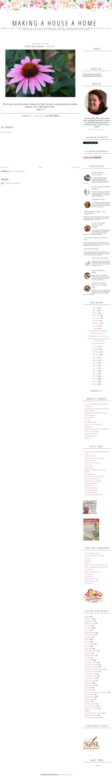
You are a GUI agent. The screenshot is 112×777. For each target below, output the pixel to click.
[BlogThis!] (52, 116)
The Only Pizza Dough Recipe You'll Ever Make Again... (99, 285)
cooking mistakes (90, 635)
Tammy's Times (89, 485)
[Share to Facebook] (56, 116)
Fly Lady (87, 420)
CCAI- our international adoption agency (96, 404)
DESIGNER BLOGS (65, 775)
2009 (96, 376)
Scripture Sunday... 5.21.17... (98, 333)
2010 (96, 373)
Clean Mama (88, 406)
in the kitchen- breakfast (92, 664)
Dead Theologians (90, 415)
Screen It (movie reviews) (92, 431)
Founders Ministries (90, 422)
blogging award (89, 621)
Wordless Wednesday (91, 715)
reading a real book (90, 704)
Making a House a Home (54, 23)
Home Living (88, 465)
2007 (96, 381)
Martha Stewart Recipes (92, 578)
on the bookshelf (89, 699)
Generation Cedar (90, 460)
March (97, 349)
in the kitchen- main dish (92, 671)
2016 (96, 358)
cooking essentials (90, 632)
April (97, 346)
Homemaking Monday (91, 651)
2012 (96, 368)
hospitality (88, 658)
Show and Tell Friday (91, 706)
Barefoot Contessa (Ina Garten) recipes (96, 565)
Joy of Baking (89, 574)
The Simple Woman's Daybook (94, 713)
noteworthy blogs (90, 697)
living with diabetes (90, 685)
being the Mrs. (89, 619)
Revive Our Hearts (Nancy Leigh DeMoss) (97, 429)
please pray (88, 701)
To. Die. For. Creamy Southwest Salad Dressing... (98, 225)
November (97, 318)
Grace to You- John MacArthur (93, 424)
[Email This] (49, 116)
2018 (96, 310)
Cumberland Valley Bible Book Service (96, 413)
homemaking (88, 648)
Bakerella (87, 562)
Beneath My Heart (90, 456)
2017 (96, 313)
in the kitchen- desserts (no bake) (94, 669)
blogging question (90, 623)
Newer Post (4, 167)
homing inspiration (90, 655)
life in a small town (90, 681)
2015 (96, 360)
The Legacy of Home (91, 492)
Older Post (76, 167)
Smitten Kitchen (89, 583)
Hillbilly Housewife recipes (92, 571)
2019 (96, 308)
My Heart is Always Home (92, 478)
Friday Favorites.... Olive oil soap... (98, 336)
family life (87, 639)
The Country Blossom (91, 490)
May (97, 328)
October (97, 320)
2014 (96, 363)
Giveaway (87, 646)
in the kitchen (88, 660)
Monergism (88, 427)
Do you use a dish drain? (100, 258)
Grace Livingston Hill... (92, 249)
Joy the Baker (89, 576)
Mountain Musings (90, 474)
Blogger (100, 391)
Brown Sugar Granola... (98, 343)
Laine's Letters (89, 467)
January (97, 354)
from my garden (89, 644)
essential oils (88, 637)
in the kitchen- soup (90, 678)
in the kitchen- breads (91, 662)
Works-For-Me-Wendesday (93, 717)
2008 (96, 379)
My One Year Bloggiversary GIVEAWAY (96, 692)
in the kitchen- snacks (91, 676)
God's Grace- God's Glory (92, 463)
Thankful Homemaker (91, 488)
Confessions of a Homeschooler (94, 458)
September (97, 323)
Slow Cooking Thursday (92, 708)
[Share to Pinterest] (58, 116)
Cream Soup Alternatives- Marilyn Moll (96, 567)
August (98, 326)
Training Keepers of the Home (93, 495)
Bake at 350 (88, 560)
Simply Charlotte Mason (92, 433)
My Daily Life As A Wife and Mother (95, 476)
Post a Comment (6, 132)
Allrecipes (87, 558)
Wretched (87, 438)
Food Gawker (89, 569)
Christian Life (88, 628)
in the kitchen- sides (90, 674)
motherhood (88, 687)
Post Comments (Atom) (17, 171)
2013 (96, 365)
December (97, 315)
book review (88, 625)
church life (88, 630)
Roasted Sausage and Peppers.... (98, 331)
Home (40, 167)
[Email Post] (47, 116)
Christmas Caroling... (99, 199)
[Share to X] (54, 116)
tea (85, 710)
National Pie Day (90, 694)
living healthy (88, 683)
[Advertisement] (40, 149)
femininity (87, 642)
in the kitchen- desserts (91, 667)
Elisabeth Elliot (89, 417)
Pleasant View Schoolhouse (93, 481)
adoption (87, 616)
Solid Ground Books (90, 436)
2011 (96, 371)
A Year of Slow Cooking (91, 553)
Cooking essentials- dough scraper (98, 174)
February (97, 352)
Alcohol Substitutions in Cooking (94, 555)
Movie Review (89, 690)
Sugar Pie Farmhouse (91, 483)
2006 (96, 384)
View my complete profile (97, 129)
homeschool (88, 653)
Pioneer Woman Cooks (91, 581)
